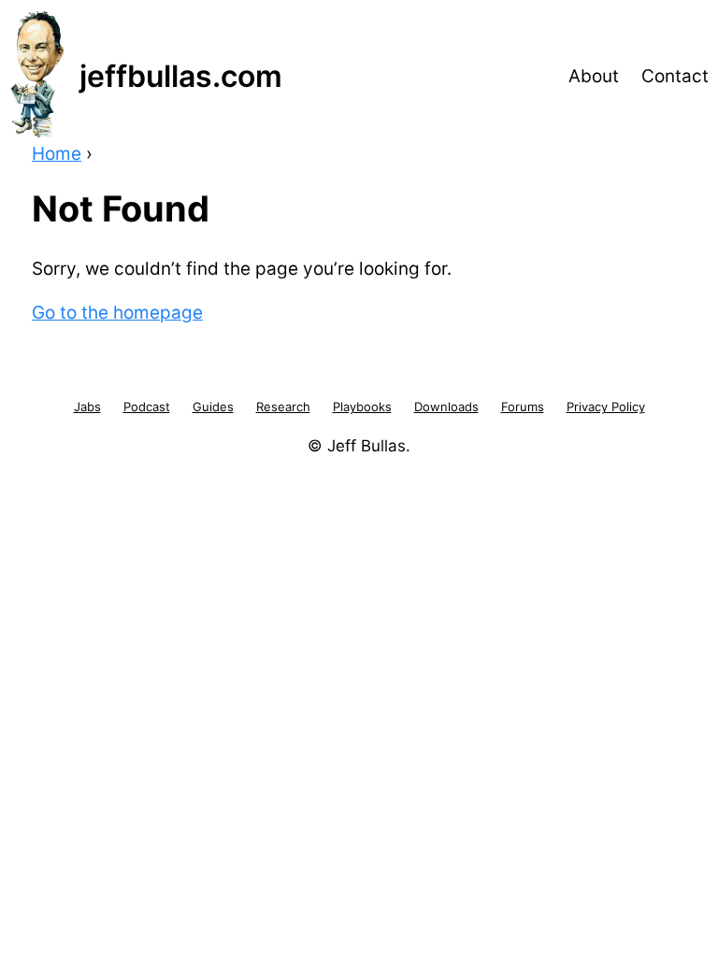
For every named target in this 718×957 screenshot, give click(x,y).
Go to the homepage (117, 312)
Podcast (146, 406)
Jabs (87, 406)
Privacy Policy (606, 406)
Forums (522, 406)
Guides (213, 406)
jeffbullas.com (180, 76)
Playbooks (362, 406)
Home (56, 153)
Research (283, 406)
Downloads (446, 406)
